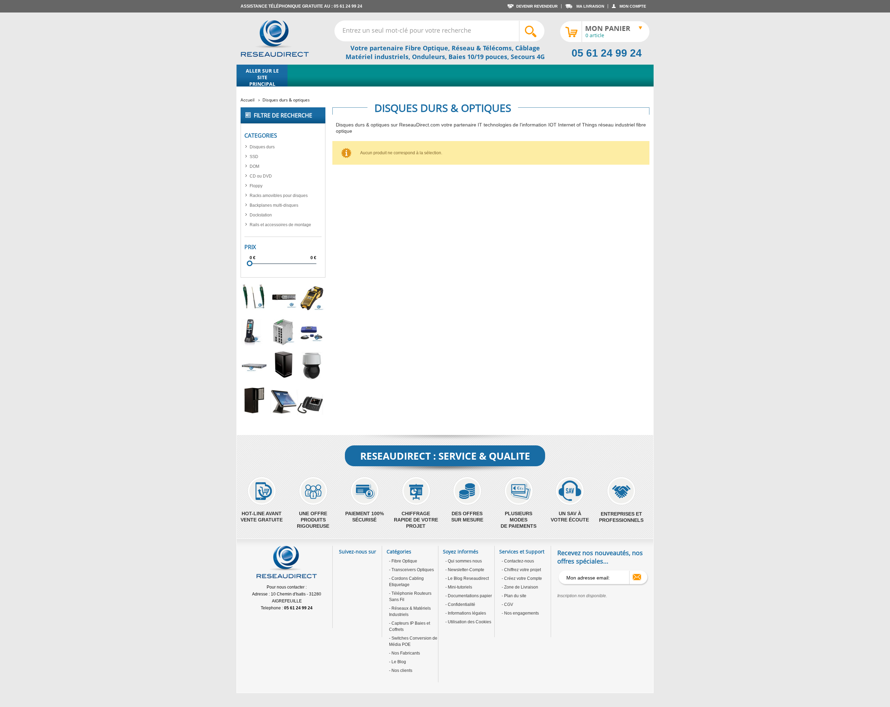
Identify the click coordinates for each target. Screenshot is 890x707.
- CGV (507, 604)
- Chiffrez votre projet (521, 569)
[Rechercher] (531, 31)
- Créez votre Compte (522, 578)
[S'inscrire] (637, 577)
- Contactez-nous (518, 561)
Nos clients (401, 670)
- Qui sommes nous (463, 561)
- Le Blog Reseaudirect (467, 578)
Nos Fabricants (405, 653)
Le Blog (398, 661)
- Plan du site (514, 595)
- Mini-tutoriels (458, 587)
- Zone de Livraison (520, 587)
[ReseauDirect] (275, 38)
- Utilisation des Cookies (468, 621)
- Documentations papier (468, 595)
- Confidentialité (460, 604)
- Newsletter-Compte (464, 569)
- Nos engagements (520, 613)
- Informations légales (465, 613)
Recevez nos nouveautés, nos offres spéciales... (600, 557)
